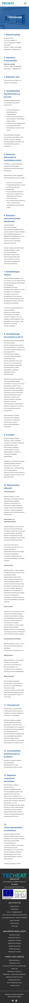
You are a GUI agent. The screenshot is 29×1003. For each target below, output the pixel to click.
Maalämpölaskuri (14, 960)
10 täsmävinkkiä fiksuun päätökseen (14, 966)
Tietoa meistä (14, 923)
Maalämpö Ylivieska (14, 951)
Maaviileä (14, 968)
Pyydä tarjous (14, 906)
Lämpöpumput (14, 985)
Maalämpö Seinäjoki (14, 943)
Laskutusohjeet (14, 920)
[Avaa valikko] (25, 3)
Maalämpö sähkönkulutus (14, 977)
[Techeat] (8, 3)
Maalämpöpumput (15, 980)
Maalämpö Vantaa (14, 946)
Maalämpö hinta (14, 963)
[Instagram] (16, 1000)
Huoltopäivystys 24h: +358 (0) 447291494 (14, 917)
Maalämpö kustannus (14, 971)
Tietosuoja (14, 926)
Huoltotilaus (14, 909)
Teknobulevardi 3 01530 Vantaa (14, 886)
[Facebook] (12, 1000)
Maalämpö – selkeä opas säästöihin (14, 974)
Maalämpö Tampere (14, 940)
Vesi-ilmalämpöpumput (14, 982)
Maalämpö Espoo (14, 935)
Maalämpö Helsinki (14, 937)
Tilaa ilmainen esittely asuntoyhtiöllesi (14, 915)
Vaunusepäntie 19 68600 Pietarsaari (14, 880)
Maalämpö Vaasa (14, 949)
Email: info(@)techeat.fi (14, 912)
